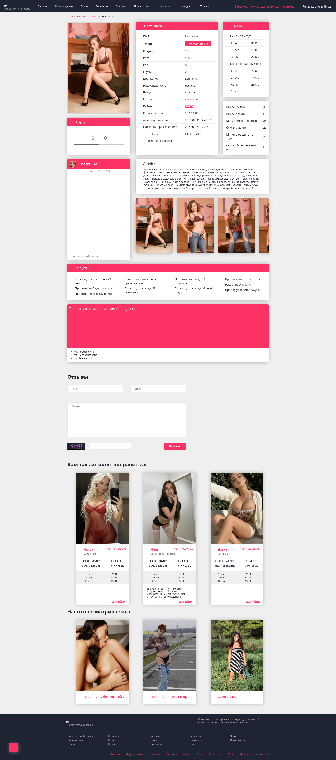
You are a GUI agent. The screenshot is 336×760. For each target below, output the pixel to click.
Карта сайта (237, 740)
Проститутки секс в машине (94, 294)
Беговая (223, 553)
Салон (84, 6)
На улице (154, 740)
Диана (222, 549)
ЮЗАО (83, 16)
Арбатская (90, 553)
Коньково (94, 16)
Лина (200, 754)
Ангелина (263, 754)
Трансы (204, 6)
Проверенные (142, 6)
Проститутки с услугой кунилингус (140, 290)
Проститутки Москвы (80, 736)
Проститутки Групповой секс (94, 288)
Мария (115, 754)
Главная (42, 6)
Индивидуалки (64, 6)
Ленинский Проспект (164, 553)
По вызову (102, 6)
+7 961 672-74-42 (182, 549)
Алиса (186, 754)
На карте (113, 740)
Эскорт (234, 736)
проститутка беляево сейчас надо (109, 696)
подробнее (118, 601)
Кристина (215, 754)
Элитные (121, 6)
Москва (71, 16)
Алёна (156, 754)
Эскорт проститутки (238, 285)
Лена (155, 549)
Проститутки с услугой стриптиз (190, 281)
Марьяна (171, 754)
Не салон (113, 736)
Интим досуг (185, 6)
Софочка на (227, 696)
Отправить (175, 446)
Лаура (88, 549)
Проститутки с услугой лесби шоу (194, 290)
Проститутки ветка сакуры (242, 290)
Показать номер (198, 43)
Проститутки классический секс (93, 281)
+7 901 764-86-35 (249, 549)
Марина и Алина (136, 754)
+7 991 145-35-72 (115, 549)
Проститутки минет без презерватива (140, 281)
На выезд (164, 6)
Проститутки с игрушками (242, 279)
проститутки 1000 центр (169, 696)
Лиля (230, 754)
